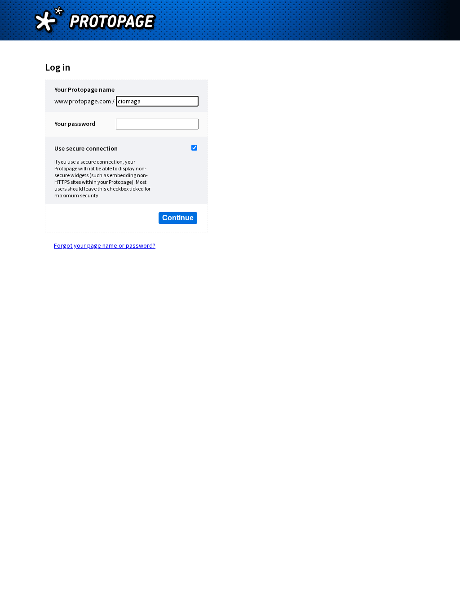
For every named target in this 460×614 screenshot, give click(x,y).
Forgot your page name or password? (104, 245)
